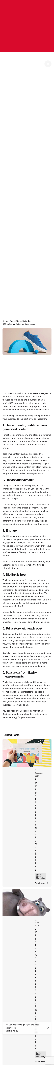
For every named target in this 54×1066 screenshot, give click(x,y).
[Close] (48, 1027)
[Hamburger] (47, 63)
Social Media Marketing (15, 291)
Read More (40, 883)
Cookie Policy (12, 1031)
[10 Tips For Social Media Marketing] (27, 753)
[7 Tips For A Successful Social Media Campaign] (27, 902)
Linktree (47, 599)
